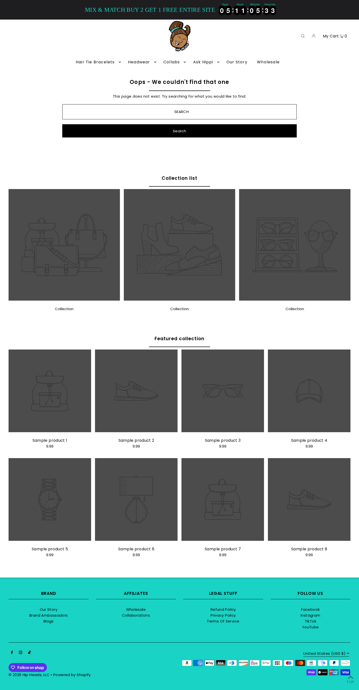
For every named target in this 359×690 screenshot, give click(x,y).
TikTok (310, 621)
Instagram (310, 615)
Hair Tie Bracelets (95, 62)
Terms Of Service (223, 621)
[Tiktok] (29, 653)
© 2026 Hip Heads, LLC (29, 674)
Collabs (171, 62)
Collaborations (136, 615)
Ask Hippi (203, 62)
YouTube (310, 627)
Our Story (48, 609)
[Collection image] (64, 299)
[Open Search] (303, 35)
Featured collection (179, 338)
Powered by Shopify (72, 674)
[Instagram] (20, 653)
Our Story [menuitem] (236, 62)
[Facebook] (12, 653)
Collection (64, 308)
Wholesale (136, 609)
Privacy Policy (223, 615)
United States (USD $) (324, 654)
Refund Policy (223, 609)
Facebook (310, 609)
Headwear (139, 62)
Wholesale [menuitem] (268, 62)
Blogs (48, 621)
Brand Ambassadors (48, 615)
